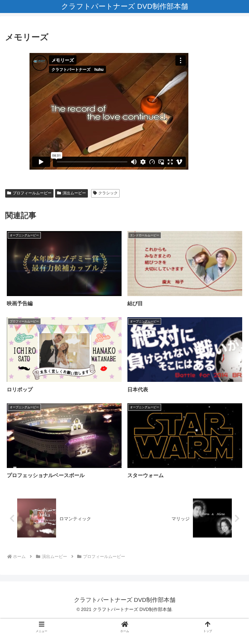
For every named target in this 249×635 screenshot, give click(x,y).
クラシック (108, 193)
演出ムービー (74, 193)
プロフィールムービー (32, 193)
